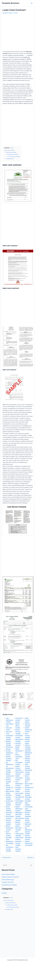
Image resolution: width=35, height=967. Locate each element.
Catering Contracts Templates (28, 747)
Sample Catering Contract (27, 820)
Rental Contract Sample (27, 720)
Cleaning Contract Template (8, 822)
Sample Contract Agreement (18, 768)
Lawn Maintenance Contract (9, 720)
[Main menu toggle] (31, 3)
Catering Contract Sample (27, 741)
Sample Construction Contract (19, 777)
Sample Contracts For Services (10, 775)
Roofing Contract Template (17, 731)
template (4, 893)
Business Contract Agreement (28, 814)
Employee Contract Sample (18, 745)
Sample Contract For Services (9, 787)
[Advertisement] (17, 32)
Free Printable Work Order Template (19, 802)
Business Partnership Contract (28, 837)
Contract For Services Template (9, 802)
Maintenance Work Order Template (19, 814)
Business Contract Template (8, 743)
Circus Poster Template (8, 874)
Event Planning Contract (8, 833)
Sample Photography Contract (28, 729)
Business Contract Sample (17, 824)
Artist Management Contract (19, 783)
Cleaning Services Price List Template (29, 843)
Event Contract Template (27, 735)
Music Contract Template (27, 766)
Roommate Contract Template (18, 843)
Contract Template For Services (9, 752)
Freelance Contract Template (27, 760)
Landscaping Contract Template (9, 737)
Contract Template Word (8, 781)
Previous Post (6, 857)
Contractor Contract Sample (18, 789)
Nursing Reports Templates (9, 885)
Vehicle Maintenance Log (19, 750)
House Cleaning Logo (8, 879)
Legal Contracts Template (18, 849)
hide (12, 147)
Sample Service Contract (17, 725)
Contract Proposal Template (27, 793)
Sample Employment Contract (9, 827)
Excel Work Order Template (28, 802)
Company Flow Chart (8, 882)
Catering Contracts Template (8, 758)
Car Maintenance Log (9, 764)
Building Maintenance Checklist (19, 808)
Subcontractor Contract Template (10, 770)
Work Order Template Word (18, 829)
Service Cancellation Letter (18, 756)
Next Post (30, 857)
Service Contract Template (8, 808)
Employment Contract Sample (18, 720)
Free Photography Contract (19, 762)
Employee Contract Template (8, 797)
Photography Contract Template (28, 772)
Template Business (10, 3)
